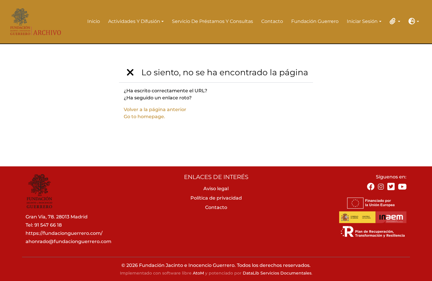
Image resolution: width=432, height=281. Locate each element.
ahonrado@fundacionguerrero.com (68, 241)
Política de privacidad (216, 198)
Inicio (93, 21)
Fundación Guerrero (315, 21)
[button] (393, 21)
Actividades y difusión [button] (134, 22)
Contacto (272, 21)
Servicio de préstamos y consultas (212, 21)
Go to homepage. (144, 116)
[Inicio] (34, 21)
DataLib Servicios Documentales (277, 273)
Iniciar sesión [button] (362, 22)
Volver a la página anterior (155, 109)
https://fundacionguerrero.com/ (64, 233)
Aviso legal (216, 188)
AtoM (198, 273)
